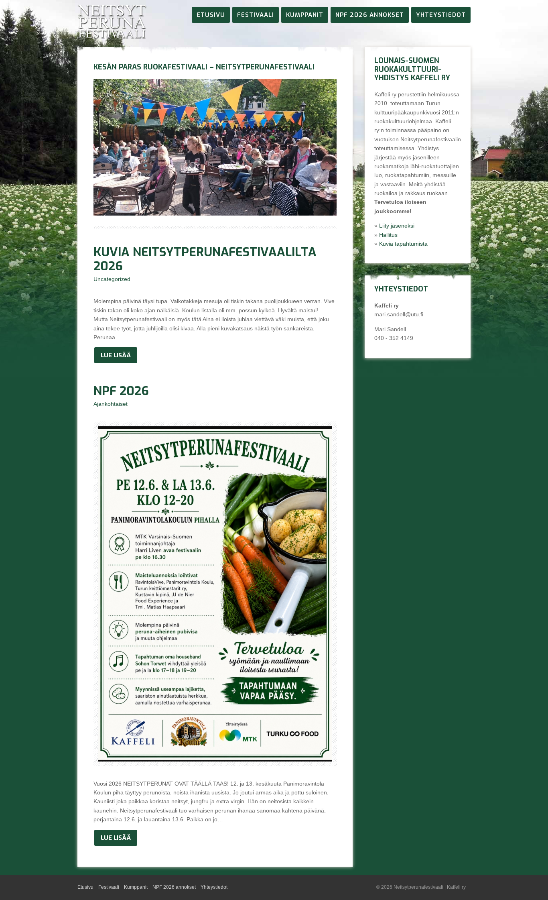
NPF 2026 (121, 391)
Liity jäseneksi (396, 225)
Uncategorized (111, 279)
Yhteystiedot (441, 15)
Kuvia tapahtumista (403, 243)
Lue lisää (116, 355)
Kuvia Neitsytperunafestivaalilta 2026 (205, 259)
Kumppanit (304, 15)
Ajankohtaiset (110, 404)
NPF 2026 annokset (369, 15)
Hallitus (388, 235)
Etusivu (211, 15)
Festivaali (255, 15)
